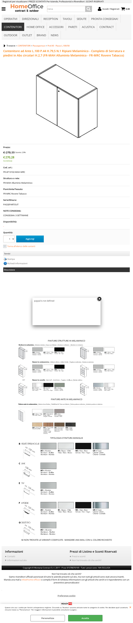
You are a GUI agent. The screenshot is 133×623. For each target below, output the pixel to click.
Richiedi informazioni (17, 263)
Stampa (11, 259)
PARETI (72, 27)
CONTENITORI (13, 27)
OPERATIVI (10, 19)
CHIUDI (130, 607)
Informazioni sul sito (17, 560)
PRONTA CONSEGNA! (104, 19)
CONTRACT (106, 27)
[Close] (99, 299)
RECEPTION (50, 19)
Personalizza (47, 618)
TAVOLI (67, 19)
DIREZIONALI (30, 19)
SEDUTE (81, 19)
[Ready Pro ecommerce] (66, 603)
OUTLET (27, 35)
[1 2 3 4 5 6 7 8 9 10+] (9, 239)
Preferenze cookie (66, 595)
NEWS (54, 35)
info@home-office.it (31, 579)
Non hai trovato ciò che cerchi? (87, 560)
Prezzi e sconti (78, 556)
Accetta (85, 618)
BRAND (41, 35)
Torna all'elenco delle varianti (21, 246)
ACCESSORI (56, 27)
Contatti (11, 556)
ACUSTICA (88, 27)
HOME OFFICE (35, 27)
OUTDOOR (10, 35)
